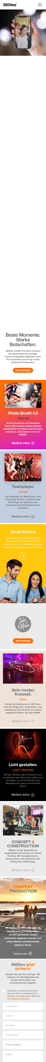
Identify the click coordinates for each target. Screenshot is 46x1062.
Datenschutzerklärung (20, 998)
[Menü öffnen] (39, 5)
